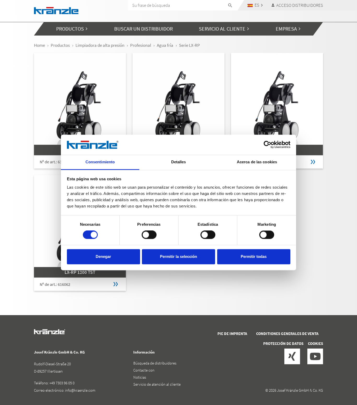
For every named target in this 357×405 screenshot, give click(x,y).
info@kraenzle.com (80, 390)
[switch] (149, 235)
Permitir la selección (178, 256)
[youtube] (315, 356)
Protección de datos (283, 343)
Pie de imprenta (232, 333)
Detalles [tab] (178, 162)
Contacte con (143, 370)
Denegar (103, 256)
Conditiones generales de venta (287, 333)
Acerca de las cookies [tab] (257, 162)
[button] (255, 5)
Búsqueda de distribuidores (154, 363)
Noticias (139, 377)
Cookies (315, 343)
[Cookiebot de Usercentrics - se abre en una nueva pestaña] (267, 145)
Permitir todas (254, 256)
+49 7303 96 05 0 (61, 382)
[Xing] (292, 356)
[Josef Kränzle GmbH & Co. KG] (56, 10)
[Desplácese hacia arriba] (339, 379)
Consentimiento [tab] (100, 162)
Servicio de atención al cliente (157, 384)
